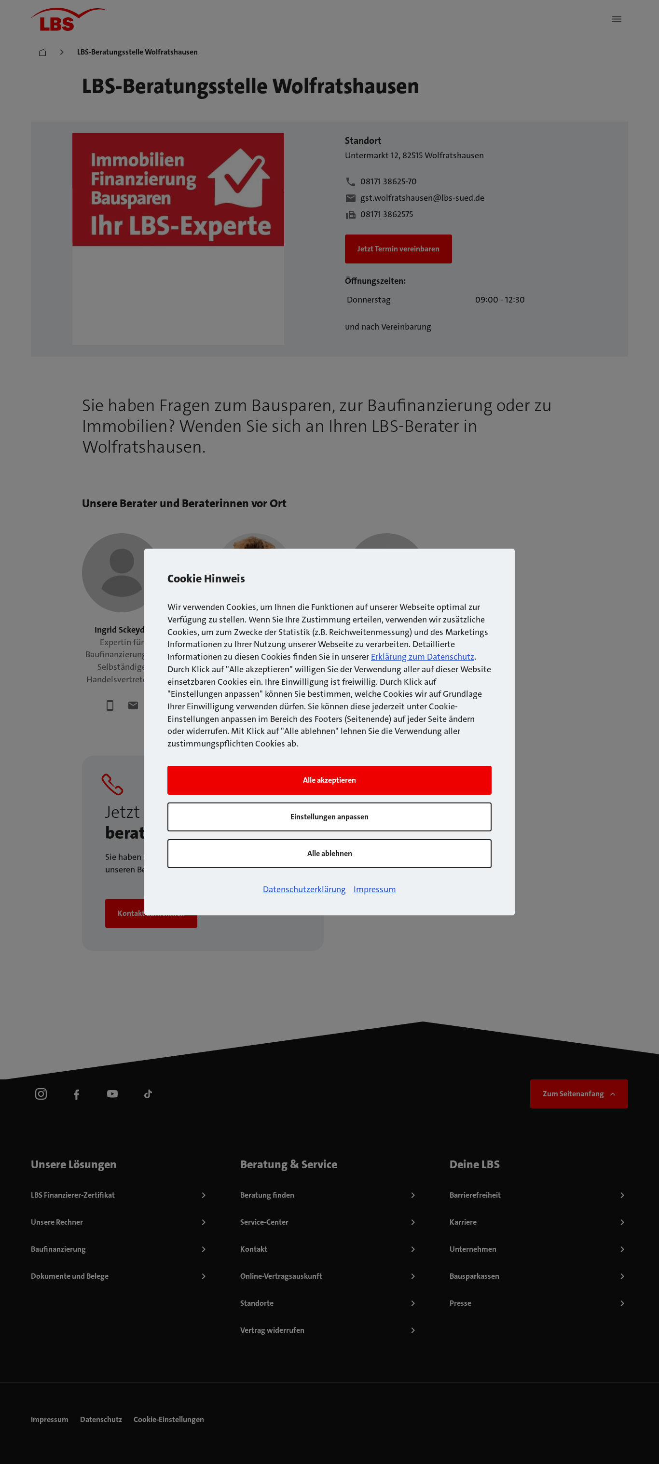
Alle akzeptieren (329, 780)
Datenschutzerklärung (304, 889)
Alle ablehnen (329, 853)
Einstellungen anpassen (329, 817)
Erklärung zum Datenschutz (422, 657)
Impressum (375, 889)
